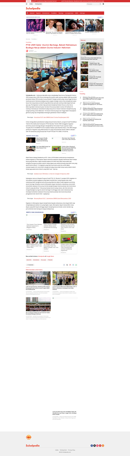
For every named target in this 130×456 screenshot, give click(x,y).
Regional (38, 13)
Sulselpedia (31, 50)
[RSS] (103, 445)
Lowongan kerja (69, 13)
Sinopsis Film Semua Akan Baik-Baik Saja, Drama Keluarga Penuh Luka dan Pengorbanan (91, 58)
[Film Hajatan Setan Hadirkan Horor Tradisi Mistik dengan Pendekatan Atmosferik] (84, 71)
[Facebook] (92, 445)
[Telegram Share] (73, 265)
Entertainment (45, 13)
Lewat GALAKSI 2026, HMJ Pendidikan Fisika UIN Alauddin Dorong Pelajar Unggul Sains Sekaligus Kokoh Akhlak (65, 413)
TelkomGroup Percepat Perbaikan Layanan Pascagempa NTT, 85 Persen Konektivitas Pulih (92, 103)
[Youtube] (100, 445)
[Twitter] (94, 445)
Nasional (32, 13)
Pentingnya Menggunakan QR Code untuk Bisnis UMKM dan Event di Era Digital (93, 98)
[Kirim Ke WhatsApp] (76, 265)
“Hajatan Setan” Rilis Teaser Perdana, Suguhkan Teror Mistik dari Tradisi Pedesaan (96, 64)
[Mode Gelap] (103, 4)
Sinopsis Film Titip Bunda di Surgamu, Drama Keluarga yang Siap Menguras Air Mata (96, 84)
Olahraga (82, 13)
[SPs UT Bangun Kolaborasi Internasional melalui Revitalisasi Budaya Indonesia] (38, 304)
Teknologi (60, 13)
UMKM (76, 13)
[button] (100, 4)
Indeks (31, 4)
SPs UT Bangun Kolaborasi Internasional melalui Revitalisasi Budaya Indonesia (38, 313)
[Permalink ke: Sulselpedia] (27, 51)
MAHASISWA (36, 260)
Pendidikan (54, 13)
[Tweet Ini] (67, 265)
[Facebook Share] (64, 265)
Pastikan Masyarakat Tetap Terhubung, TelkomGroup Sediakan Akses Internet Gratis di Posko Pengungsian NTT (93, 109)
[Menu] (27, 4)
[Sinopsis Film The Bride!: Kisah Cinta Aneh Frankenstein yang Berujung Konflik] (84, 78)
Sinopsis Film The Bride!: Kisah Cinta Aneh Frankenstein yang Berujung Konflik (95, 77)
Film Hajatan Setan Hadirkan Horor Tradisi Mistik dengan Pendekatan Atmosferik (96, 71)
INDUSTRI (29, 260)
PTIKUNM (50, 260)
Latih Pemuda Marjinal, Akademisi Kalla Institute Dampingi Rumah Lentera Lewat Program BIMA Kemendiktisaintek (69, 1)
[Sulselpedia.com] (33, 8)
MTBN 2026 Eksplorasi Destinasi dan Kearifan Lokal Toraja (92, 120)
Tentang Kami (38, 4)
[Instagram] (97, 445)
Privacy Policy (71, 450)
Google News (50, 256)
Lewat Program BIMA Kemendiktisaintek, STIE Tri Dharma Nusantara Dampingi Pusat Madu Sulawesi (65, 288)
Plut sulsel (43, 260)
